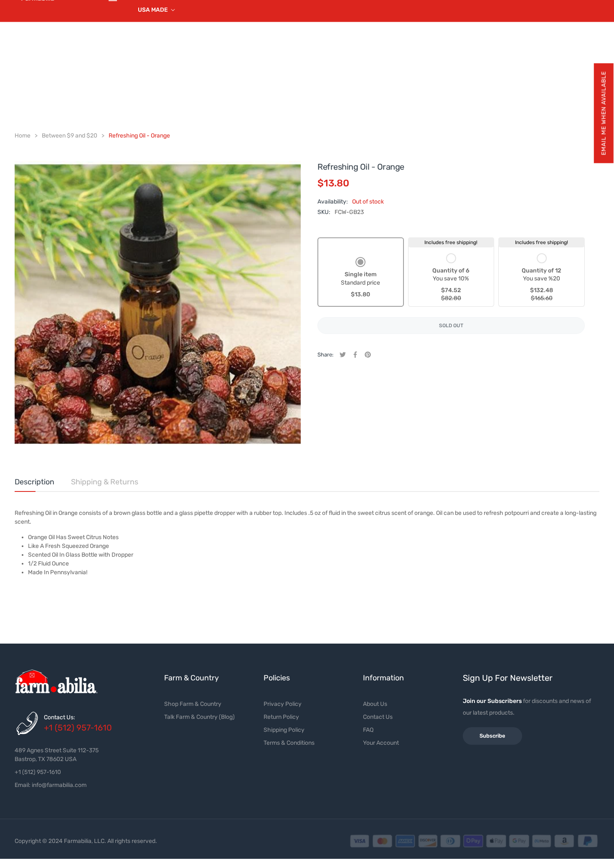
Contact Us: (59, 717)
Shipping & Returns (104, 481)
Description (34, 481)
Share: (325, 354)
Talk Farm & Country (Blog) (199, 716)
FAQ (368, 729)
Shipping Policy (284, 729)
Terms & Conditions (289, 742)
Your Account (381, 742)
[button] (603, 113)
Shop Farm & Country (192, 704)
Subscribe (492, 736)
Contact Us (378, 716)
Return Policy (281, 716)
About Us (375, 704)
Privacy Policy (283, 704)
